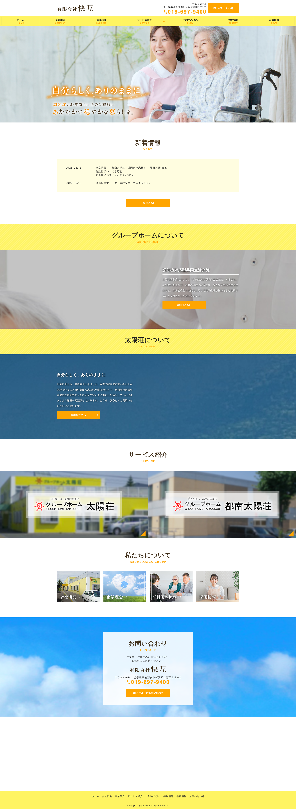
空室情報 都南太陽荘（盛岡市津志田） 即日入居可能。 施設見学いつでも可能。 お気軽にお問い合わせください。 (165, 171)
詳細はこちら (184, 304)
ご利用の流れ (190, 21)
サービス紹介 (144, 21)
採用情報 (233, 21)
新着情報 (274, 21)
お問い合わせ (225, 8)
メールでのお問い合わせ (149, 692)
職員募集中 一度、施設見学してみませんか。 (124, 182)
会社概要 (60, 21)
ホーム (20, 21)
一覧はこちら (148, 202)
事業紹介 (101, 21)
